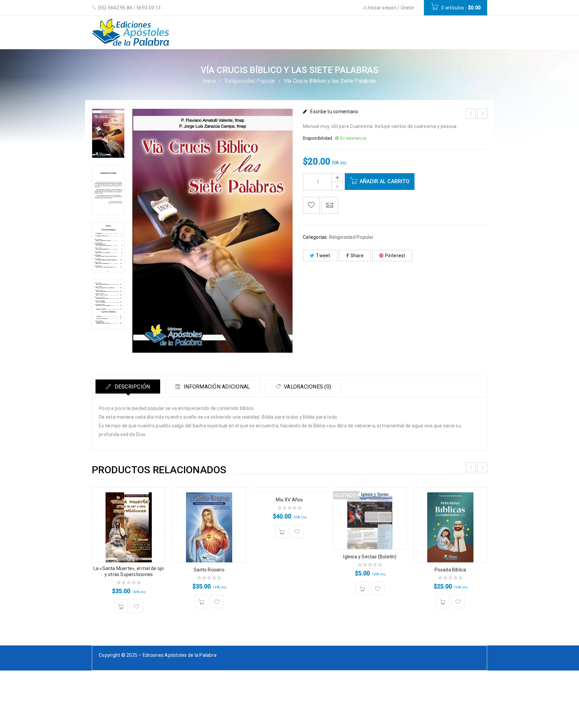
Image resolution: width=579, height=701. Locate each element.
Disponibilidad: (318, 138)
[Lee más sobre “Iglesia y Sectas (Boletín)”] (362, 588)
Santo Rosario (209, 569)
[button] (121, 606)
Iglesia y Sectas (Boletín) (369, 556)
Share (357, 255)
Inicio (209, 81)
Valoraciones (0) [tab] (306, 386)
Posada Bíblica (450, 569)
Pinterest (395, 255)
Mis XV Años (289, 499)
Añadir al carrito (384, 181)
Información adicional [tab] (216, 386)
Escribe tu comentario (334, 111)
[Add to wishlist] (311, 205)
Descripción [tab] (131, 386)
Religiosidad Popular (249, 81)
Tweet (323, 255)
